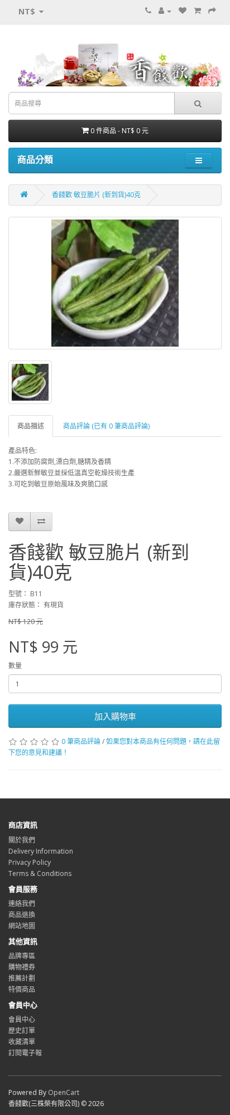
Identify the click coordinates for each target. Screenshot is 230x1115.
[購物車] (197, 11)
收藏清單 (21, 1041)
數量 (15, 665)
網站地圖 (21, 926)
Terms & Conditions (39, 873)
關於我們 (21, 840)
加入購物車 (115, 716)
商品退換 (21, 914)
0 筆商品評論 (80, 741)
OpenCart (63, 1092)
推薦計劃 (21, 978)
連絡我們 (21, 903)
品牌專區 (21, 956)
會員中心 (21, 1019)
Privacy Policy (29, 862)
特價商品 (21, 989)
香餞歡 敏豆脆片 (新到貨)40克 (96, 194)
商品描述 (30, 426)
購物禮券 (21, 967)
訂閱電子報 (25, 1053)
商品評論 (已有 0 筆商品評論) (106, 426)
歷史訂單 (21, 1030)
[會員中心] (165, 11)
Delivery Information (40, 851)
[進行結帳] (212, 11)
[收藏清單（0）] (182, 11)
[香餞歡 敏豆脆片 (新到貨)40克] (115, 283)
